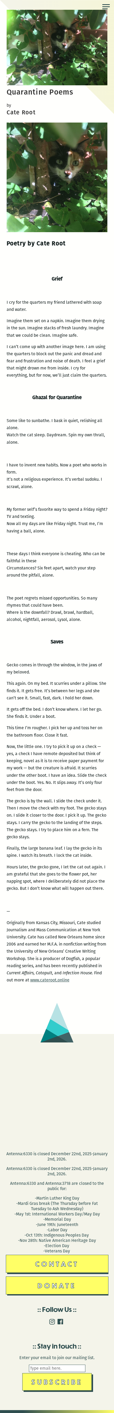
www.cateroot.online (49, 979)
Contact (57, 1264)
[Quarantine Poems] (57, 83)
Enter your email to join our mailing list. (57, 1357)
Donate (57, 1285)
